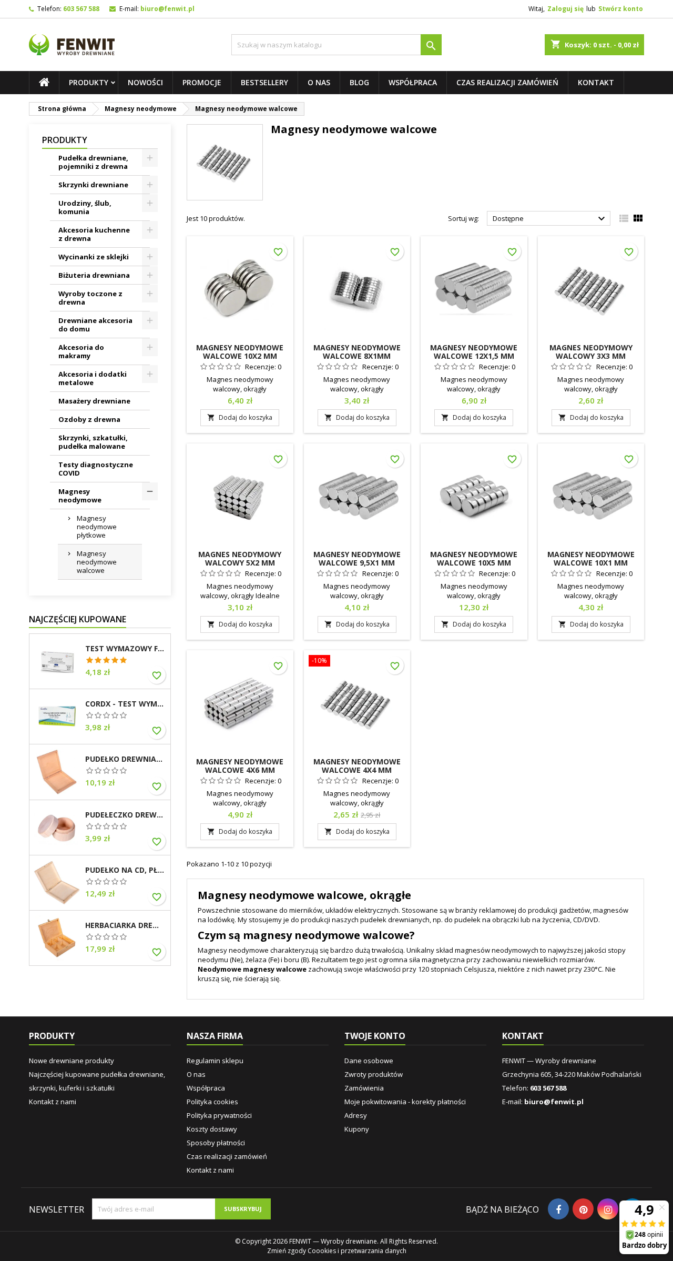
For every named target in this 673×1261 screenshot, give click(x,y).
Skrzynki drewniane (93, 184)
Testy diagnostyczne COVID (95, 469)
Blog (359, 82)
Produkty (88, 82)
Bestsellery (264, 82)
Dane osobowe (368, 1060)
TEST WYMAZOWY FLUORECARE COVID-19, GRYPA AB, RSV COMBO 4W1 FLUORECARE (125, 648)
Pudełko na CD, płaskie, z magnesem (125, 870)
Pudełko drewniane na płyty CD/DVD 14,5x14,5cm (125, 759)
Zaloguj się (565, 8)
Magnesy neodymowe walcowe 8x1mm (357, 351)
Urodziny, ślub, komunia (84, 207)
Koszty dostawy (212, 1129)
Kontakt (596, 82)
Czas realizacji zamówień (507, 82)
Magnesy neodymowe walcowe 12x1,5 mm (473, 351)
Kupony (356, 1129)
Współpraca (413, 82)
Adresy (355, 1115)
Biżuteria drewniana (94, 275)
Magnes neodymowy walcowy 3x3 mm (591, 351)
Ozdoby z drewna (89, 419)
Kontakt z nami (52, 1101)
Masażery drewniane (94, 401)
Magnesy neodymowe (79, 496)
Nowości (145, 82)
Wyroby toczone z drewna (90, 298)
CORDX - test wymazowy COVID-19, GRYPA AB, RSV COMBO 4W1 (125, 704)
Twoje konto (374, 1036)
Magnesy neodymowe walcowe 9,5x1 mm (357, 558)
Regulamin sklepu (215, 1060)
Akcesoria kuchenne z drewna (94, 234)
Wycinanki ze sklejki (93, 256)
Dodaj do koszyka (239, 417)
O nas (319, 82)
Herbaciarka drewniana (125, 925)
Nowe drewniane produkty (71, 1060)
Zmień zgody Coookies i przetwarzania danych (336, 1250)
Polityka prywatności (219, 1115)
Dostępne (550, 219)
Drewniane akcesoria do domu (95, 325)
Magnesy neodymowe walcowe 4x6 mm (239, 765)
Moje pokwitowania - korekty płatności (405, 1101)
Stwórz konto (620, 8)
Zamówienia (364, 1088)
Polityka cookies (212, 1101)
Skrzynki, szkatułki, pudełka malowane (93, 442)
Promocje (201, 82)
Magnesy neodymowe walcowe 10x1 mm (591, 558)
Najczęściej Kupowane (77, 619)
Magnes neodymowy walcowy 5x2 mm (239, 558)
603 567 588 (81, 8)
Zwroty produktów (373, 1074)
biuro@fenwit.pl (167, 8)
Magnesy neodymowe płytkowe (97, 526)
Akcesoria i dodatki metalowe (92, 378)
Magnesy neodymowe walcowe (97, 562)
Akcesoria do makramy (81, 351)
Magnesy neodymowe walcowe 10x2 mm (239, 351)
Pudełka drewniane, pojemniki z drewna (93, 162)
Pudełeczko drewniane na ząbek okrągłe (125, 815)
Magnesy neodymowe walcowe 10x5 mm (473, 558)
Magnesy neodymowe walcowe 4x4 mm (357, 765)
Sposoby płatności (216, 1142)
